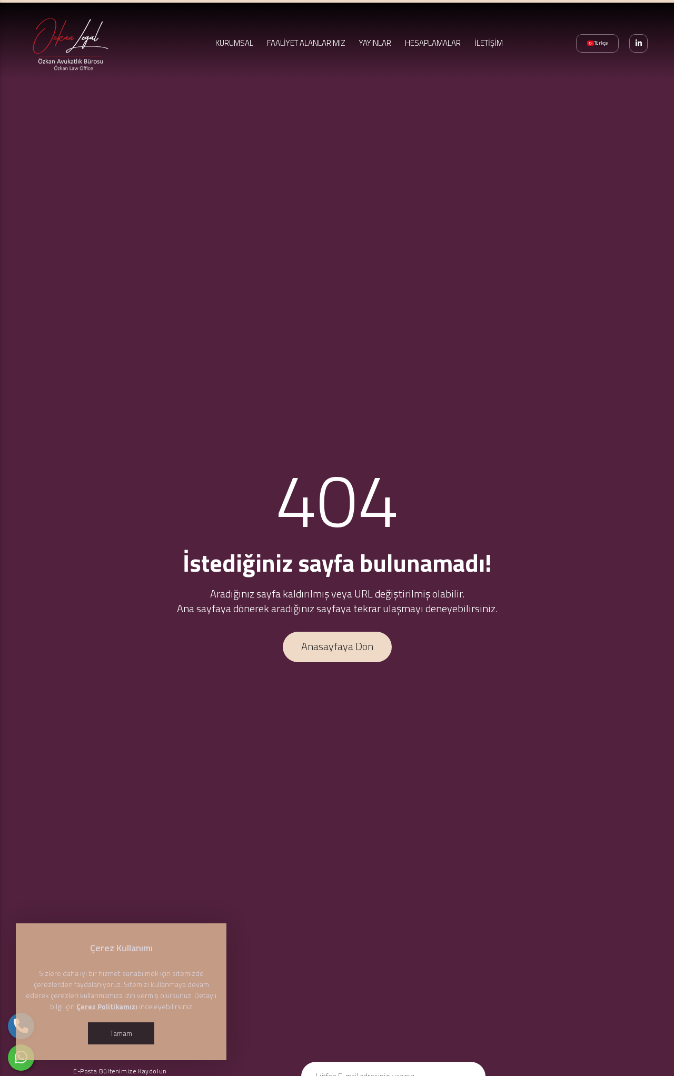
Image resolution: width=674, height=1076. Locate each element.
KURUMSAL (234, 43)
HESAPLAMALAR (433, 43)
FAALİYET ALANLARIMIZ (306, 43)
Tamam (121, 1033)
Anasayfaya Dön (337, 646)
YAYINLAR (375, 43)
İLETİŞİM (488, 43)
